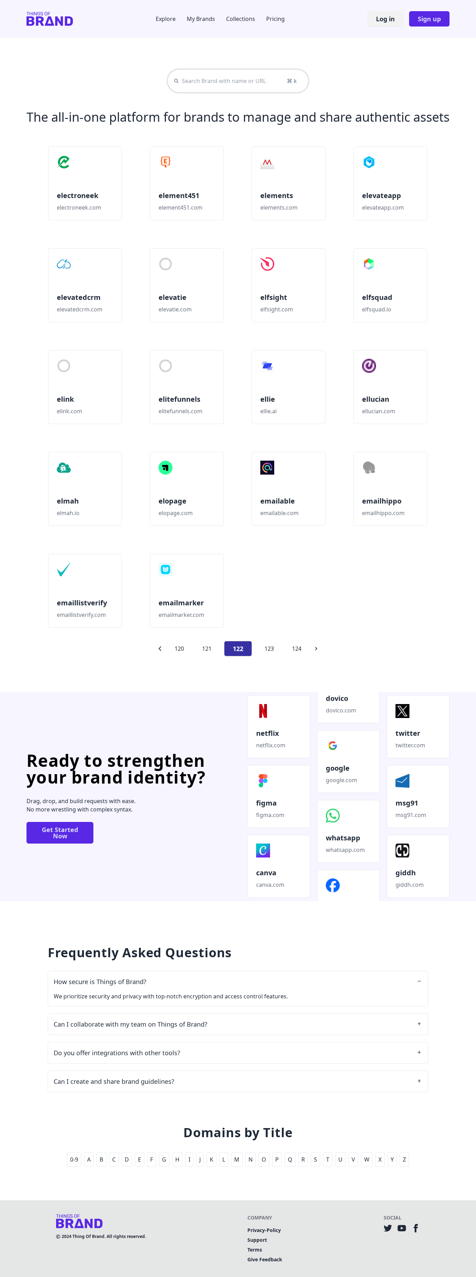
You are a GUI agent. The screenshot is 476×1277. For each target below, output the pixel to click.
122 (238, 648)
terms (254, 1249)
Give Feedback (264, 1259)
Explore (166, 19)
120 (179, 648)
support (257, 1240)
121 (207, 648)
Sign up (429, 19)
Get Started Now (60, 832)
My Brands (201, 19)
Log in (385, 19)
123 (269, 648)
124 (296, 648)
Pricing (275, 19)
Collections (240, 19)
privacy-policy (264, 1230)
